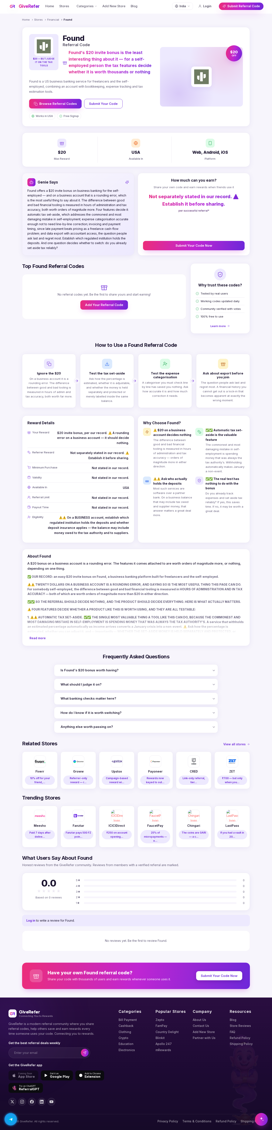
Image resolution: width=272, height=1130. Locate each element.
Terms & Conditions (196, 1121)
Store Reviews (240, 1026)
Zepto (160, 1020)
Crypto (123, 1038)
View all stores (234, 744)
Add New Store (113, 6)
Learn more (218, 326)
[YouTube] (51, 1102)
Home (49, 6)
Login (207, 6)
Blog (134, 6)
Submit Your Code (103, 104)
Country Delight (167, 1032)
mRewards (163, 1050)
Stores (64, 6)
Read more (38, 638)
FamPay (161, 1026)
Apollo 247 (164, 1044)
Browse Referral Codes (58, 104)
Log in (30, 920)
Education (126, 1044)
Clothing (125, 1032)
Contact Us (201, 1026)
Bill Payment (128, 1020)
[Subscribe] (85, 1053)
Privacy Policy (167, 1121)
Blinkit (160, 1038)
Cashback (126, 1026)
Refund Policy (240, 1038)
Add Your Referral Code (104, 305)
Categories (85, 6)
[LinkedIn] (41, 1102)
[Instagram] (22, 1102)
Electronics (127, 1050)
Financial (53, 19)
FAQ (232, 1032)
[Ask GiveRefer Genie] (261, 1119)
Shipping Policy (241, 1044)
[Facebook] (32, 1102)
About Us (199, 1020)
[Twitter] (12, 1102)
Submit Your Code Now (194, 245)
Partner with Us (204, 1038)
